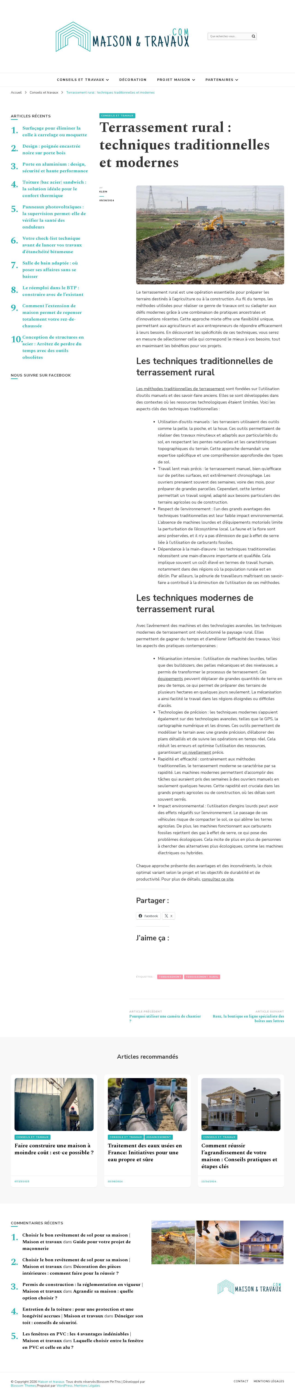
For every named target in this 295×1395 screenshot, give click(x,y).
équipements (170, 678)
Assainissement (158, 1137)
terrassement (170, 977)
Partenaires (219, 80)
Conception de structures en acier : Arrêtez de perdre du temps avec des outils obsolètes (53, 347)
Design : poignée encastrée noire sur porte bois (51, 149)
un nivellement (196, 752)
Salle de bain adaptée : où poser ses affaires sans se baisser (50, 270)
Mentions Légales (87, 1385)
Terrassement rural (202, 977)
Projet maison (173, 80)
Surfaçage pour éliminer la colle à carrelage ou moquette (54, 131)
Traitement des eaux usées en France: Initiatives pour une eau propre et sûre (145, 1153)
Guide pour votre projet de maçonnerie (76, 1245)
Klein (103, 191)
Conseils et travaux (80, 80)
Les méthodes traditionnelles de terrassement (180, 389)
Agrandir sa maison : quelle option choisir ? (77, 1294)
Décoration (133, 80)
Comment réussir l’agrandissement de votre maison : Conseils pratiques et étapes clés (239, 1156)
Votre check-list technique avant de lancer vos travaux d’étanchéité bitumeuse (52, 245)
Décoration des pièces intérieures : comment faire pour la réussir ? (71, 1270)
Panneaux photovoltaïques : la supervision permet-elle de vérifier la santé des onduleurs (54, 217)
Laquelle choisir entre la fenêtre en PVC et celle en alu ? (82, 1344)
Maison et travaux (51, 1382)
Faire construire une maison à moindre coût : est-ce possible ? (54, 1149)
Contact (241, 1381)
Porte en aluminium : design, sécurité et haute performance (55, 167)
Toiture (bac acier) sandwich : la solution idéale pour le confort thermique (54, 189)
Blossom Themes (23, 1385)
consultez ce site (217, 879)
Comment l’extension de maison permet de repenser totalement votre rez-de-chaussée (52, 315)
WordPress (64, 1385)
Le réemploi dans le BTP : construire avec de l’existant (52, 291)
